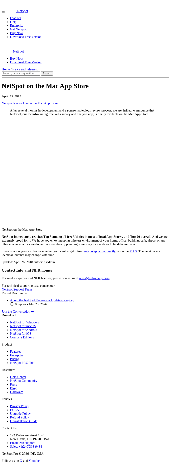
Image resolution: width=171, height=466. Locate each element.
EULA (14, 410)
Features (15, 18)
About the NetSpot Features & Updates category (42, 300)
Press (13, 384)
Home (6, 69)
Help (13, 22)
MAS (133, 251)
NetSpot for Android (23, 330)
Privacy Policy (19, 406)
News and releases (24, 69)
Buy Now (16, 33)
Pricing (14, 359)
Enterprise (16, 25)
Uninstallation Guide (23, 421)
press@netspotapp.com (94, 278)
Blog (13, 388)
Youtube (34, 460)
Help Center (18, 377)
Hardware (16, 392)
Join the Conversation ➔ (18, 311)
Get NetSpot (18, 29)
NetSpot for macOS (23, 326)
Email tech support (22, 443)
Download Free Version (25, 37)
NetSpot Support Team (17, 289)
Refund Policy (19, 417)
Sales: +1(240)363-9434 (26, 446)
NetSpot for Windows (24, 322)
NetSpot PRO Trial (22, 363)
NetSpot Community (23, 380)
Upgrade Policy (20, 413)
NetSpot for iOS (20, 333)
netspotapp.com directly (99, 251)
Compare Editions (22, 337)
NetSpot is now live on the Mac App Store (30, 103)
